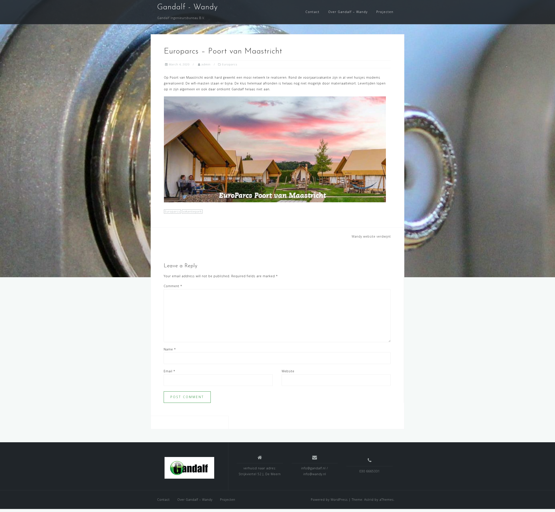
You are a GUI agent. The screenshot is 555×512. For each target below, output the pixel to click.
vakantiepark (192, 211)
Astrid (369, 499)
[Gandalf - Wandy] (189, 468)
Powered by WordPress (329, 499)
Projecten (384, 12)
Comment (173, 286)
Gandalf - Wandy (187, 7)
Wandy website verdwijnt (371, 236)
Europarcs (229, 64)
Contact (312, 12)
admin (206, 64)
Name (170, 349)
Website (288, 371)
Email (169, 371)
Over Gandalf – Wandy (348, 12)
